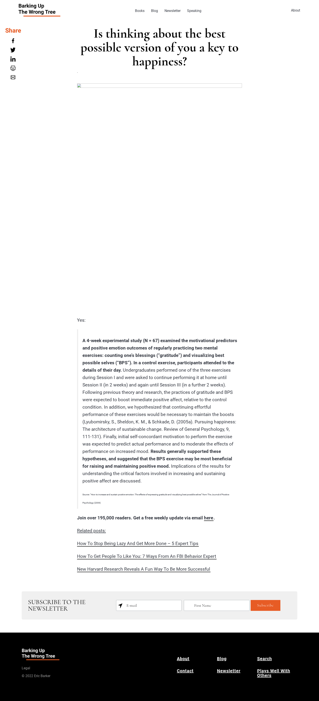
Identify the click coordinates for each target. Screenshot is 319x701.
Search (264, 658)
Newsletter (172, 11)
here (208, 517)
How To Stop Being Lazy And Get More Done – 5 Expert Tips (137, 543)
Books (140, 11)
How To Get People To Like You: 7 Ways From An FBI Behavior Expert (146, 556)
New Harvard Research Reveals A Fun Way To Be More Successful (143, 569)
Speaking (194, 11)
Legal (26, 668)
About (295, 10)
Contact (185, 670)
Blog (154, 11)
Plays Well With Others (273, 673)
